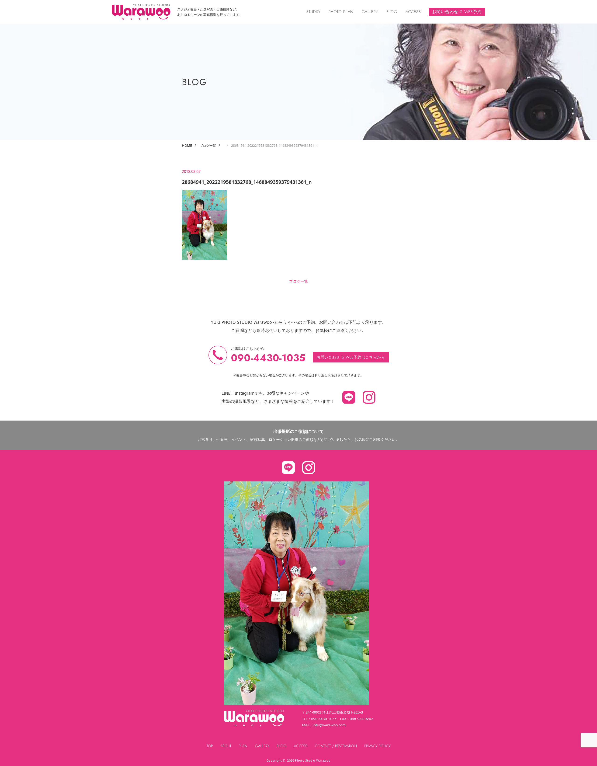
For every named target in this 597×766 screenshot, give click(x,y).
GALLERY (370, 12)
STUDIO (313, 12)
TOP (210, 746)
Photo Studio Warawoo (312, 760)
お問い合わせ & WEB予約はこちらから (351, 357)
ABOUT (225, 746)
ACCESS (413, 12)
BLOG (391, 12)
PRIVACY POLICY (377, 746)
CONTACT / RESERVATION (336, 746)
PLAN (243, 746)
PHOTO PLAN (341, 12)
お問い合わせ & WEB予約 (457, 12)
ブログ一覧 (298, 281)
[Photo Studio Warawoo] (141, 12)
